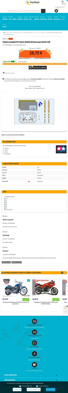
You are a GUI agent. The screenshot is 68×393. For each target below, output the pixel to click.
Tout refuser (17, 389)
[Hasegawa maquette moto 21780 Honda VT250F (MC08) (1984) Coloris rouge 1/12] (46, 287)
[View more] (24, 299)
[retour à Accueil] (4, 32)
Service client (34, 346)
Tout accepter (50, 389)
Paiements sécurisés (34, 357)
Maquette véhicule (18, 32)
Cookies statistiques (43, 386)
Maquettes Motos (28, 32)
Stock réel (34, 368)
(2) (6, 200)
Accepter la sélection (33, 389)
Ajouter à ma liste (10, 73)
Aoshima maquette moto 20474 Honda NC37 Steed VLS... (16, 303)
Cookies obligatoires (26, 386)
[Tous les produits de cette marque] (61, 149)
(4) (6, 198)
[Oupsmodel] (31, 2)
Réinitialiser (9, 209)
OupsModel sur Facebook (34, 325)
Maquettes (9, 32)
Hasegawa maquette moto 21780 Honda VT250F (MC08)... (46, 303)
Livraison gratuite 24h (34, 336)
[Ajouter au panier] (27, 299)
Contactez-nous (59, 7)
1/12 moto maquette (39, 32)
